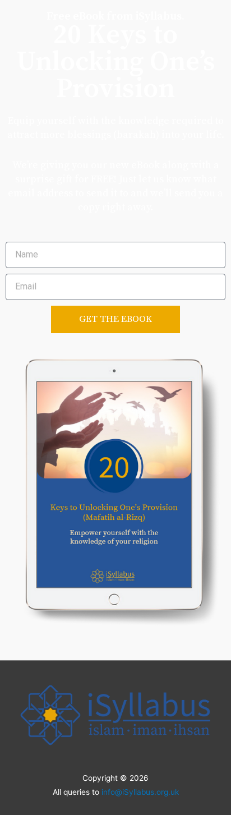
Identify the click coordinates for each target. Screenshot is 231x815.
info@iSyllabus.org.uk (140, 792)
